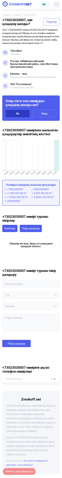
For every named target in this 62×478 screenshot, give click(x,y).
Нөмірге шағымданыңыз (19, 471)
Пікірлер (51, 21)
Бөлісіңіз (9, 228)
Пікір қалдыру (31, 228)
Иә (17, 113)
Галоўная (6, 15)
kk (47, 4)
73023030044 (28, 379)
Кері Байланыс (25, 465)
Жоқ (44, 113)
